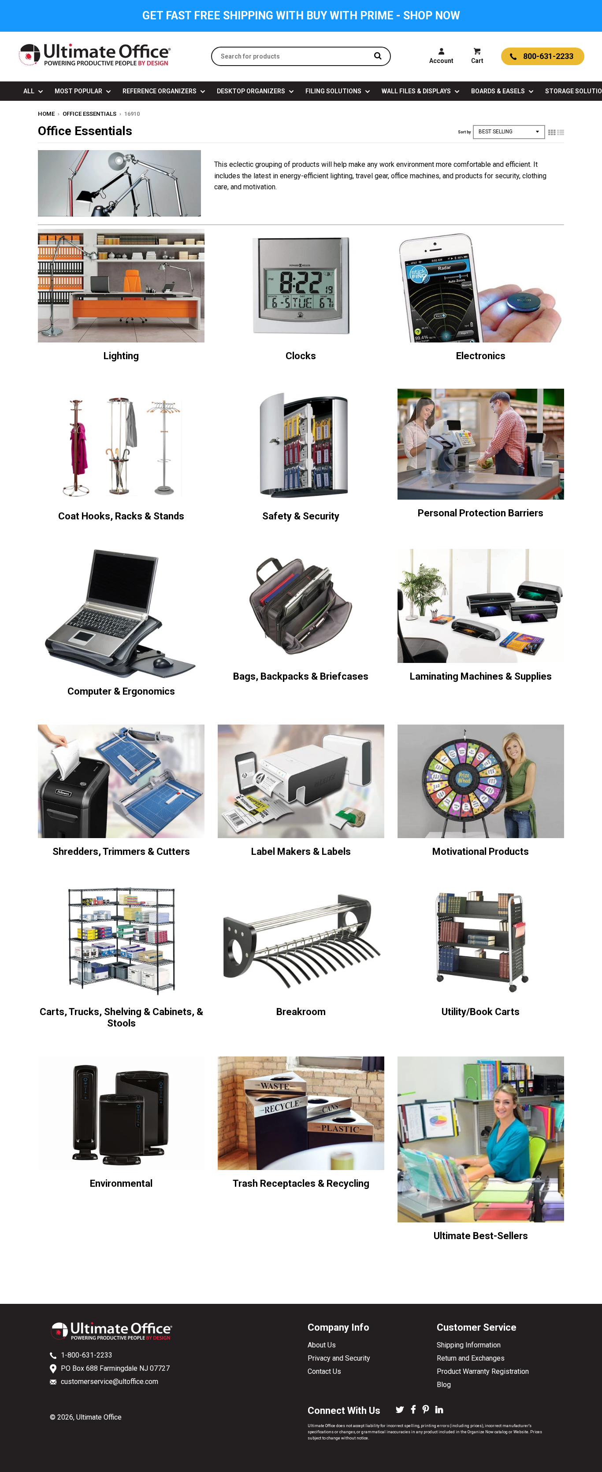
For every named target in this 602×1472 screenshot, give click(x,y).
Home (46, 113)
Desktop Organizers (251, 91)
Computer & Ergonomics (121, 691)
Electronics (480, 355)
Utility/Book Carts (481, 1011)
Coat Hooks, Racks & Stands (121, 516)
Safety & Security (300, 516)
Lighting (121, 355)
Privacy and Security (339, 1358)
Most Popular (79, 91)
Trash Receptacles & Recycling (301, 1183)
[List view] (560, 132)
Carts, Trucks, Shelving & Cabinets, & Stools (121, 1017)
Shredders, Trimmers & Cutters (121, 851)
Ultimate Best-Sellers (481, 1235)
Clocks (301, 355)
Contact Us (324, 1371)
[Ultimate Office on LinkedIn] (439, 1410)
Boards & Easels (498, 91)
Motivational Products (480, 851)
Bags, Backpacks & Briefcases (300, 676)
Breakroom (301, 1011)
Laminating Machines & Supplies (481, 676)
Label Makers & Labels (301, 851)
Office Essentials (89, 113)
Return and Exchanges (471, 1358)
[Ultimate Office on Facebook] (413, 1410)
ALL (29, 91)
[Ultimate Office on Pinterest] (426, 1410)
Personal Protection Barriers (480, 513)
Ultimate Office (99, 1417)
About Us (322, 1345)
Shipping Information (469, 1345)
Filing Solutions (334, 91)
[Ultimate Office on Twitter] (400, 1410)
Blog (444, 1384)
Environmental (121, 1183)
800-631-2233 (548, 56)
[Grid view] (551, 132)
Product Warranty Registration (483, 1371)
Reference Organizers (160, 91)
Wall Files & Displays (417, 91)
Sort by (464, 132)
